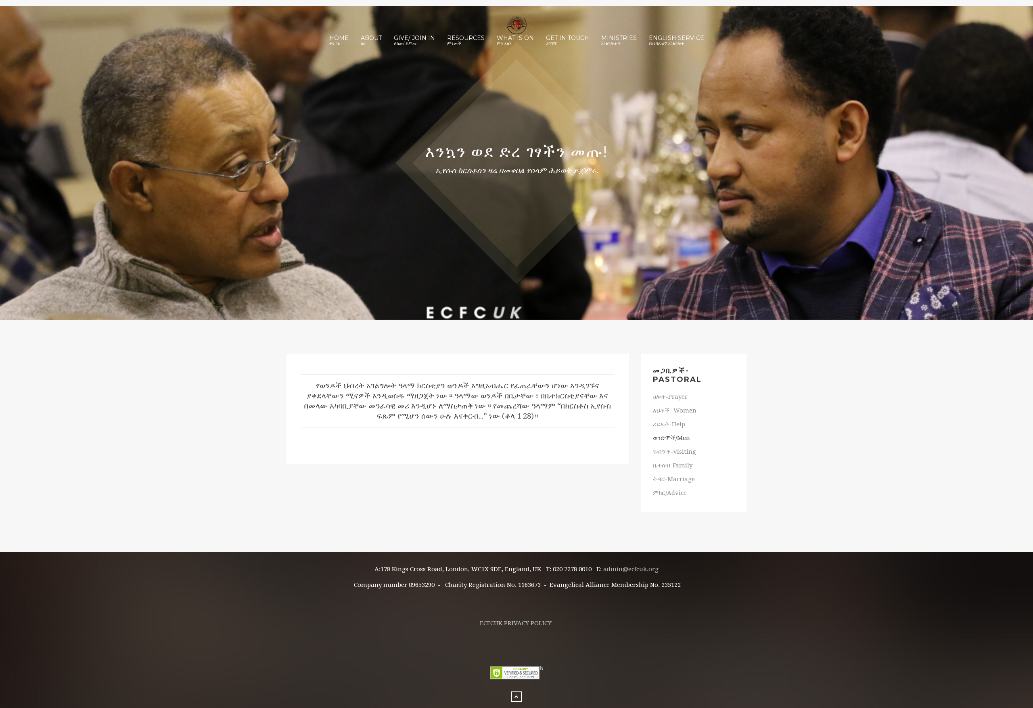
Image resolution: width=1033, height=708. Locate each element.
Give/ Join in (414, 40)
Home (339, 40)
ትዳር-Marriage (674, 479)
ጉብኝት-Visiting (674, 451)
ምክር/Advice (670, 492)
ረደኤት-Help (669, 424)
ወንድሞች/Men (671, 438)
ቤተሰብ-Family (672, 465)
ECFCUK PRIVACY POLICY (516, 623)
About (371, 40)
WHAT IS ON (515, 40)
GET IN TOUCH (567, 40)
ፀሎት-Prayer (670, 396)
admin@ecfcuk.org (631, 569)
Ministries (619, 40)
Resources (466, 40)
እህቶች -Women (674, 410)
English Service (676, 40)
